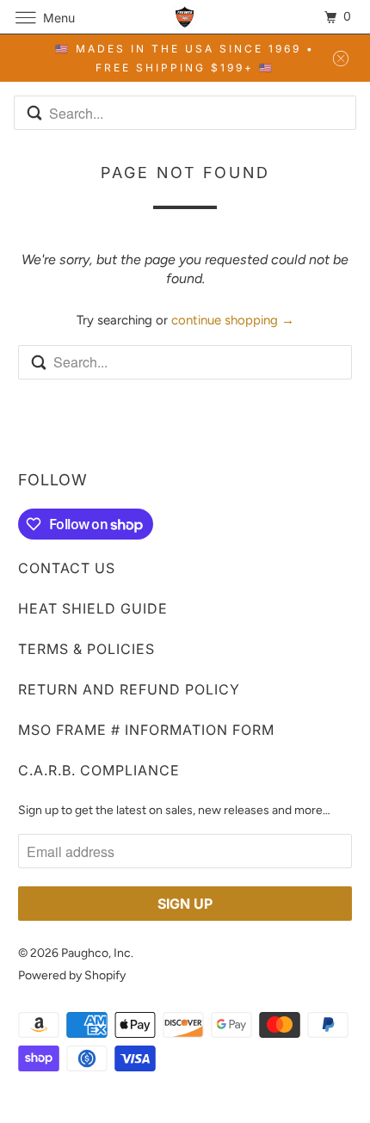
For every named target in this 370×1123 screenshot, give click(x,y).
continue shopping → (232, 320)
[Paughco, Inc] (185, 17)
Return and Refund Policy (129, 689)
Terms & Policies (86, 648)
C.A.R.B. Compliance (99, 770)
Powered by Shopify (72, 975)
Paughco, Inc (96, 953)
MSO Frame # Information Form (146, 729)
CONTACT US (66, 568)
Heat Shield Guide (93, 608)
